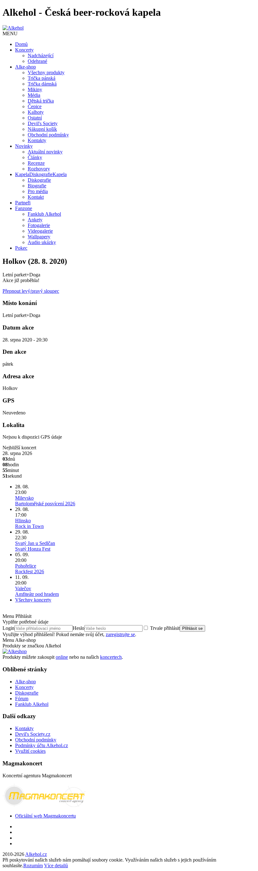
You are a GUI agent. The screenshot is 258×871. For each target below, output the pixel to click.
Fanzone (23, 208)
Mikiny (35, 89)
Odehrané (37, 61)
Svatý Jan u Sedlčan (35, 546)
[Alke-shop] (15, 651)
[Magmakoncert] (45, 805)
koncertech (111, 657)
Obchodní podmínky (48, 134)
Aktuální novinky (45, 151)
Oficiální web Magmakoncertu (45, 815)
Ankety (35, 219)
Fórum (21, 698)
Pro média (38, 191)
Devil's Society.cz (32, 734)
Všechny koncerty (33, 599)
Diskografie (41, 174)
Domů (21, 44)
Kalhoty (36, 112)
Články (35, 157)
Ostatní (35, 117)
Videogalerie (40, 231)
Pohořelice (29, 568)
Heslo (78, 628)
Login (8, 628)
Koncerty (24, 50)
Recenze (36, 163)
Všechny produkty (46, 72)
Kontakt (36, 197)
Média (34, 95)
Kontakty (37, 140)
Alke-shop (25, 66)
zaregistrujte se (120, 634)
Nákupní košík (42, 129)
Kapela (22, 174)
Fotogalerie (39, 225)
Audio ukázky (42, 242)
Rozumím (33, 865)
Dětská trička (41, 100)
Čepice (35, 106)
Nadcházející (40, 55)
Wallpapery (39, 236)
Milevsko (45, 500)
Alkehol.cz (36, 854)
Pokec (21, 248)
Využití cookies (30, 751)
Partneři (23, 202)
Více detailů (56, 865)
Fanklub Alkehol (44, 214)
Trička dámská (42, 83)
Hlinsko (29, 523)
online (62, 657)
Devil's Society (43, 123)
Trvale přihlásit (165, 628)
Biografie (37, 185)
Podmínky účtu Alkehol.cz (41, 745)
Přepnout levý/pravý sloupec (31, 291)
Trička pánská (41, 78)
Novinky (24, 146)
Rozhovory (39, 168)
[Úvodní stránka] (13, 28)
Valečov (37, 591)
